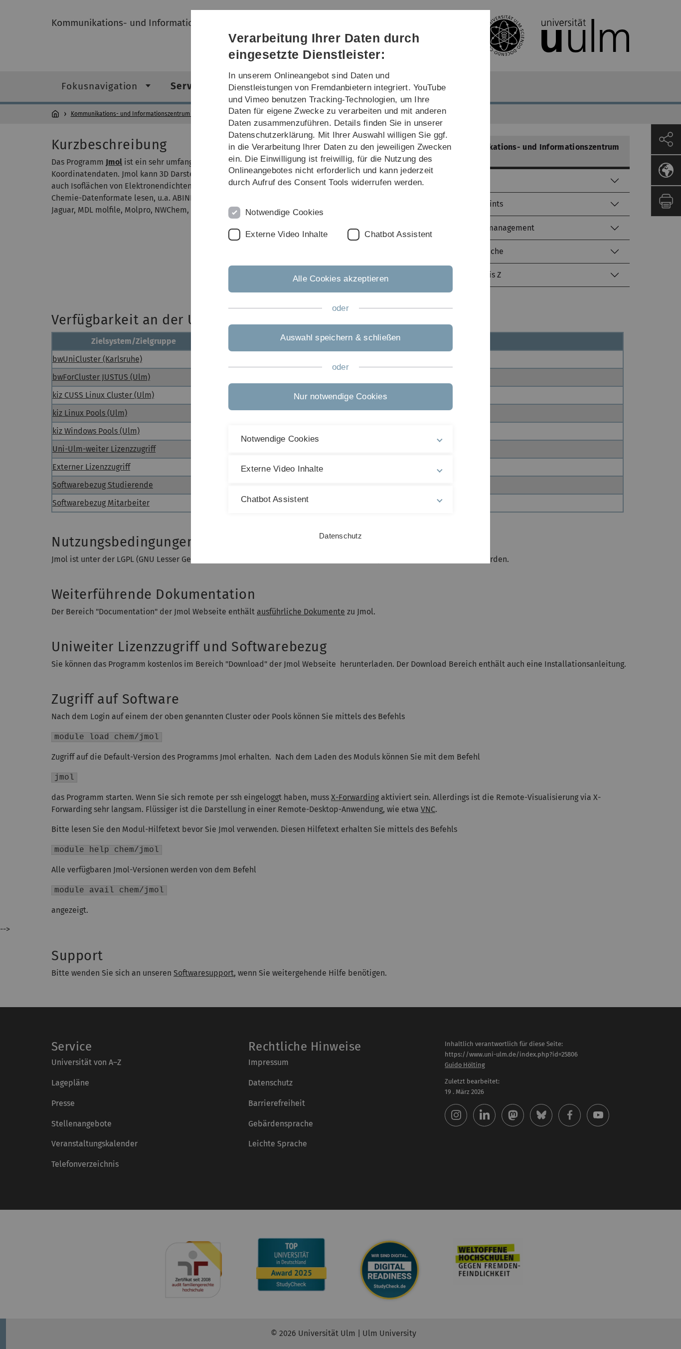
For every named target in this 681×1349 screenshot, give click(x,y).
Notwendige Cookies (284, 212)
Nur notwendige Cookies (340, 396)
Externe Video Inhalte (286, 234)
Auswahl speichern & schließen (340, 337)
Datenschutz (340, 536)
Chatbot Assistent (398, 234)
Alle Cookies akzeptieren (340, 278)
